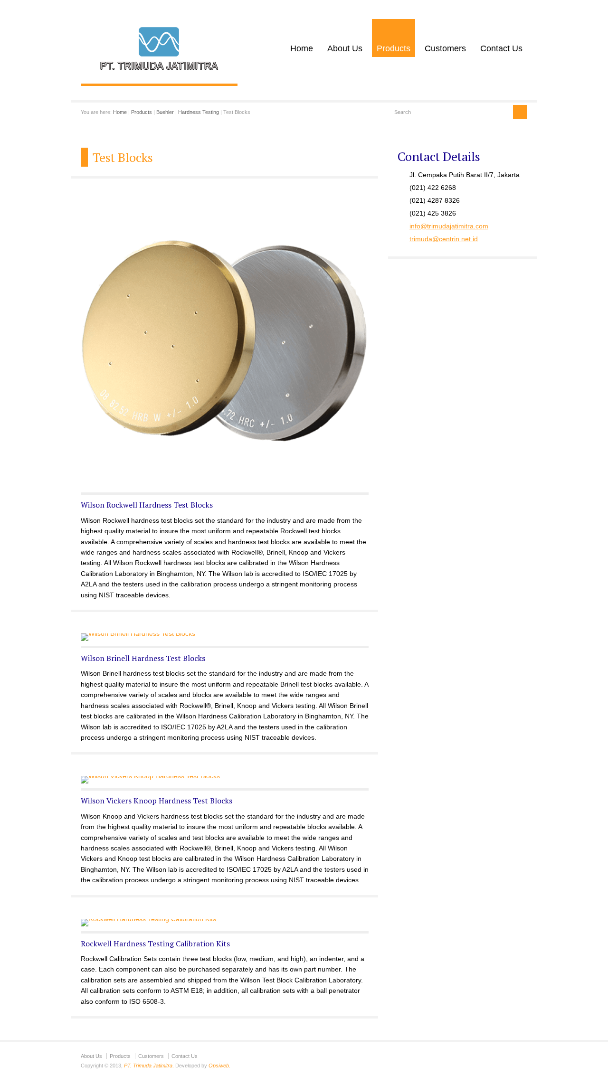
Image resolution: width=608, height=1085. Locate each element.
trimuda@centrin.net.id (443, 239)
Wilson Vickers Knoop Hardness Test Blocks (156, 800)
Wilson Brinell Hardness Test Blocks (143, 658)
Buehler (165, 112)
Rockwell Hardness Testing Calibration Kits (155, 943)
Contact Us (501, 48)
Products (393, 48)
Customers (445, 48)
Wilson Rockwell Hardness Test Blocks (147, 505)
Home (301, 48)
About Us (344, 48)
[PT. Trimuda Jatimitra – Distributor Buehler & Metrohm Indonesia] (159, 73)
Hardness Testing (198, 112)
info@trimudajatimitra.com (448, 226)
